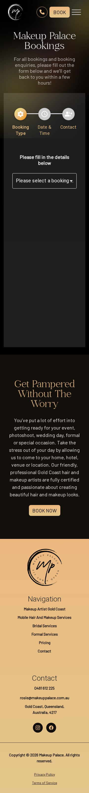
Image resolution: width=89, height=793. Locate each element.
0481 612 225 (44, 688)
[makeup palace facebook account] (51, 728)
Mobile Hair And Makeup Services (44, 617)
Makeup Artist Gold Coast (45, 608)
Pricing (44, 642)
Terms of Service (44, 783)
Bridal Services (44, 625)
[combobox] (44, 181)
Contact (44, 651)
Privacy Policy (44, 774)
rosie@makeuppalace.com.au (44, 697)
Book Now (44, 510)
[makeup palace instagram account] (37, 728)
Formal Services (44, 634)
